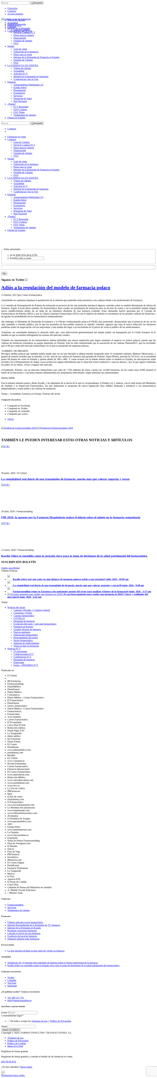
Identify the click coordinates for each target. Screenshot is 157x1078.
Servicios (17, 95)
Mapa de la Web (15, 1046)
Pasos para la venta (22, 54)
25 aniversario (20, 651)
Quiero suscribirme (10, 568)
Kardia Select (20, 87)
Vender (10, 46)
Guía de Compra (21, 142)
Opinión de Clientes (23, 60)
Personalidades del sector (25, 637)
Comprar (11, 139)
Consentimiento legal (12, 1015)
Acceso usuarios (15, 14)
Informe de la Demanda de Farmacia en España (36, 57)
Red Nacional (20, 101)
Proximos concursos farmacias (22, 930)
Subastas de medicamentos (26, 643)
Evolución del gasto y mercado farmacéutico (34, 624)
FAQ (15, 43)
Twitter (10, 977)
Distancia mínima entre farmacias (23, 939)
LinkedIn (11, 980)
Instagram (12, 985)
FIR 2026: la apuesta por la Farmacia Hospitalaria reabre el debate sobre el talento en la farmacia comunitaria (70, 517)
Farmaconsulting (15, 904)
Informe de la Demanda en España (24, 928)
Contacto (11, 11)
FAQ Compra (20, 109)
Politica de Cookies (16, 1043)
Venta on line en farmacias (26, 646)
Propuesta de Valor (22, 98)
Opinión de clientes (22, 40)
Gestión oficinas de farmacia (27, 629)
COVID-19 (19, 618)
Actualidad (18, 71)
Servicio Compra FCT (24, 145)
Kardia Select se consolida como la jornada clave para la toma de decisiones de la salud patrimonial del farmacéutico (74, 555)
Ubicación (12, 8)
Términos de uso (39, 1021)
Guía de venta (20, 49)
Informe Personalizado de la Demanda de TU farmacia (33, 925)
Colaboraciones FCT (23, 654)
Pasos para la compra (23, 35)
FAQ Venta (19, 112)
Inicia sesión (26, 1067)
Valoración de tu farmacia (25, 51)
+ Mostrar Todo (15, 893)
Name (4, 1026)
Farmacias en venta (16, 136)
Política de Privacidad (60, 1021)
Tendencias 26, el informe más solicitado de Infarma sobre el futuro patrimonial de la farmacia (52, 962)
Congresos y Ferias (22, 613)
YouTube (11, 983)
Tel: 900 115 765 (15, 997)
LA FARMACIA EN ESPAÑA (22, 65)
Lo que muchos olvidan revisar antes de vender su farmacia (36, 950)
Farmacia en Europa (23, 626)
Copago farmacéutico (23, 615)
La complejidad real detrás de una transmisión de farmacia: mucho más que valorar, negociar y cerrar (65, 479)
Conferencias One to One (25, 79)
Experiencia (19, 93)
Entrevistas (18, 662)
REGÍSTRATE (8, 1061)
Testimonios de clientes (24, 115)
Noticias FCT (14, 648)
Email (5, 1012)
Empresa (11, 82)
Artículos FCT (20, 73)
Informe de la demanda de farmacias (30, 76)
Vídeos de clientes (22, 68)
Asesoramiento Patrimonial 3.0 (28, 84)
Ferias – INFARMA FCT (25, 665)
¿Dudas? (11, 104)
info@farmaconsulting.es (19, 1000)
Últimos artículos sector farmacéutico (25, 922)
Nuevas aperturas (21, 632)
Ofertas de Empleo (16, 117)
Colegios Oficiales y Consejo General (31, 610)
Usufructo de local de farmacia (22, 936)
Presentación (19, 90)
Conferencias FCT (22, 657)
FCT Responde (20, 106)
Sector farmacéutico (23, 640)
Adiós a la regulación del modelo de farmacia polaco (55, 287)
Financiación (19, 38)
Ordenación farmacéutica (25, 635)
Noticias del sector (16, 607)
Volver (10, 419)
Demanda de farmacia (24, 621)
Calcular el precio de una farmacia (23, 933)
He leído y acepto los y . (41, 1021)
